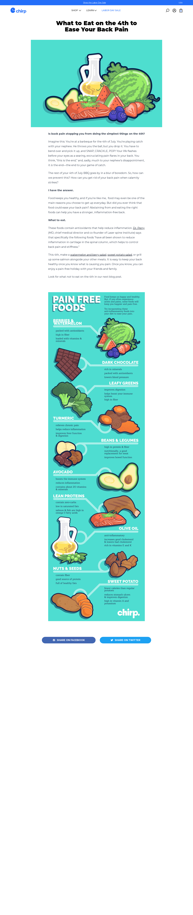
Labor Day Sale (111, 10)
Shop (74, 10)
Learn (90, 10)
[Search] (167, 10)
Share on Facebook (71, 640)
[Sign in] (174, 10)
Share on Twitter (127, 640)
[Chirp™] (18, 10)
